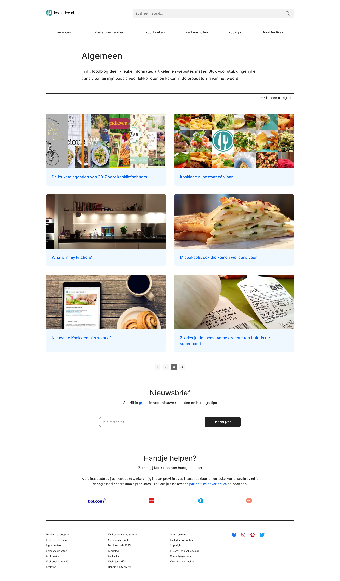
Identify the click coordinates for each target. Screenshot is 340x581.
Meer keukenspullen (119, 539)
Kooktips (235, 32)
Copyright (176, 545)
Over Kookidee (178, 534)
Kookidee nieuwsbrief (182, 539)
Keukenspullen (197, 32)
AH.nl (200, 500)
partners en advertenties (208, 484)
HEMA (151, 500)
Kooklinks (113, 556)
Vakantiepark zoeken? (183, 561)
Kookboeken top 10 (57, 561)
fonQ (249, 500)
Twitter (262, 535)
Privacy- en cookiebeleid (184, 550)
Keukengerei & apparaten (122, 534)
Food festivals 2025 (119, 545)
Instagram (243, 535)
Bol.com (97, 500)
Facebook (234, 535)
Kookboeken (155, 32)
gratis (143, 403)
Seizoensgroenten (56, 550)
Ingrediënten (53, 545)
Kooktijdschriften (117, 561)
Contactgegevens (180, 556)
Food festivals (273, 32)
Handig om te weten (119, 566)
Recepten (64, 32)
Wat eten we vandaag (108, 32)
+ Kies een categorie (277, 98)
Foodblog (113, 550)
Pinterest (252, 535)
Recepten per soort (57, 539)
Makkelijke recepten (57, 534)
